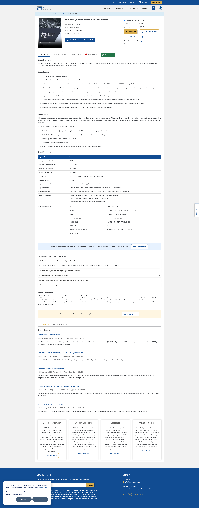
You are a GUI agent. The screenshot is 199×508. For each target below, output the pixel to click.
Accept (23, 499)
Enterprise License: (135, 27)
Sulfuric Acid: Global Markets (49, 335)
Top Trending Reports (60, 324)
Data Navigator (108, 55)
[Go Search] (153, 8)
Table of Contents (60, 54)
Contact (132, 2)
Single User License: (135, 20)
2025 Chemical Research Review (50, 404)
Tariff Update (92, 54)
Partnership (122, 2)
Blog (112, 2)
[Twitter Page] (136, 494)
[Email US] (130, 494)
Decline (40, 499)
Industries (120, 8)
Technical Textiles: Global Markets (51, 369)
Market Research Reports (51, 14)
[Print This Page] (161, 14)
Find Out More (52, 455)
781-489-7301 (130, 479)
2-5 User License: (134, 24)
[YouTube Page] (141, 494)
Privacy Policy (43, 488)
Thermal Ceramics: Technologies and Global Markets (58, 386)
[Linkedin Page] (124, 494)
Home (39, 14)
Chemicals (65, 14)
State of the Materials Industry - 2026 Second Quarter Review (61, 353)
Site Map (136, 489)
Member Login (156, 2)
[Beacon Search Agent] (160, 8)
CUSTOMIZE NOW (151, 31)
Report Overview (44, 54)
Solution (107, 8)
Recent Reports (43, 324)
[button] (99, 261)
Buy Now (132, 31)
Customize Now (83, 453)
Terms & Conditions (147, 489)
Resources (133, 8)
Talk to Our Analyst (130, 314)
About (144, 8)
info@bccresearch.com (132, 482)
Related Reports (75, 54)
